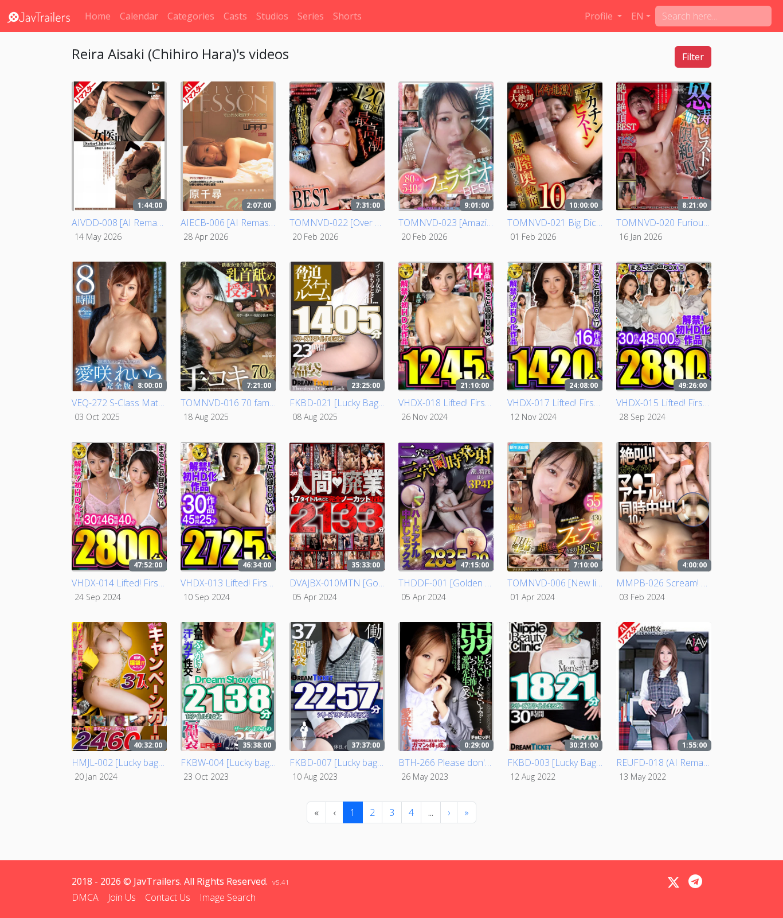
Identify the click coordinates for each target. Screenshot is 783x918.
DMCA (85, 897)
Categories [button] (190, 16)
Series (310, 16)
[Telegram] (695, 881)
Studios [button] (272, 16)
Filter (693, 56)
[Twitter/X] (673, 882)
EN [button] (637, 16)
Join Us (122, 897)
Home (98, 16)
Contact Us (167, 897)
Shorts (347, 16)
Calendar (139, 16)
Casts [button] (235, 16)
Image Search (227, 897)
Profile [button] (600, 16)
